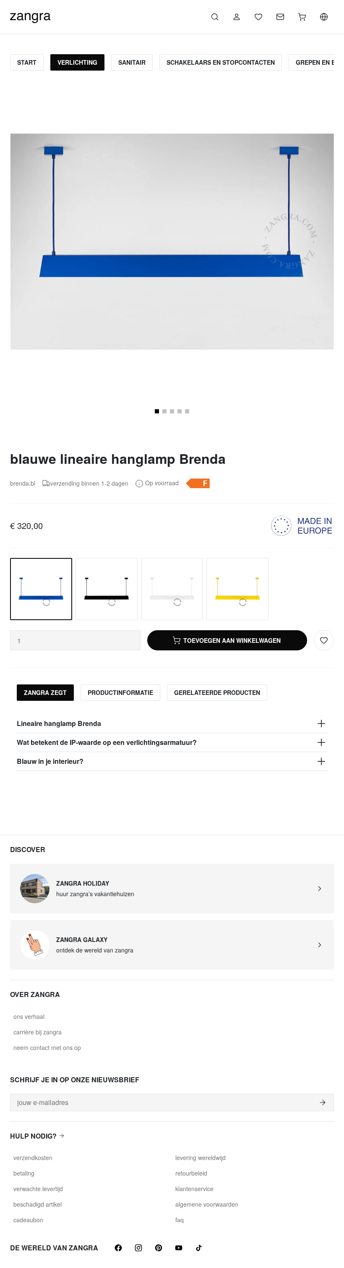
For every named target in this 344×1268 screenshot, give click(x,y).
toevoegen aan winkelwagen (232, 640)
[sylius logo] (30, 16)
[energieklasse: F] (197, 483)
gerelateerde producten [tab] (217, 692)
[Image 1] (157, 411)
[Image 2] (164, 411)
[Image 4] (179, 411)
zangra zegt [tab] (45, 692)
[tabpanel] (172, 742)
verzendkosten (32, 1157)
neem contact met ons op (47, 1047)
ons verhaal (28, 1016)
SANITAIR (132, 62)
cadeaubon (28, 1219)
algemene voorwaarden (206, 1204)
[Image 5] (187, 411)
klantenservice (194, 1188)
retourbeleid (191, 1173)
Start (26, 62)
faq (179, 1219)
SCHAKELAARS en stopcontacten (221, 62)
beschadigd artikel (37, 1204)
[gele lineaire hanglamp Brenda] (237, 589)
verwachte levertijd (38, 1188)
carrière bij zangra (37, 1032)
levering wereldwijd (200, 1157)
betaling (23, 1173)
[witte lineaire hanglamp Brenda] (172, 589)
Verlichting (77, 62)
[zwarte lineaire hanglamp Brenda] (107, 589)
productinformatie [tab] (120, 692)
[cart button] (302, 17)
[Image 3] (172, 411)
